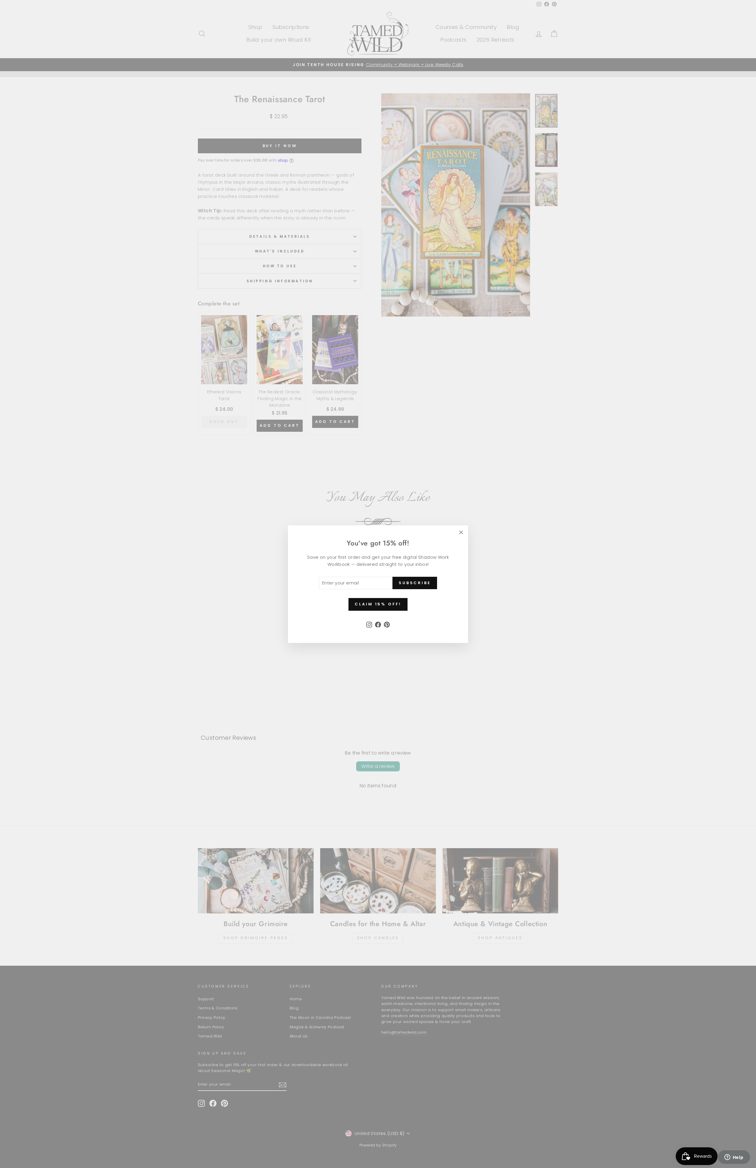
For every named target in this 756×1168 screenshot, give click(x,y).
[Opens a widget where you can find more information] (734, 1157)
